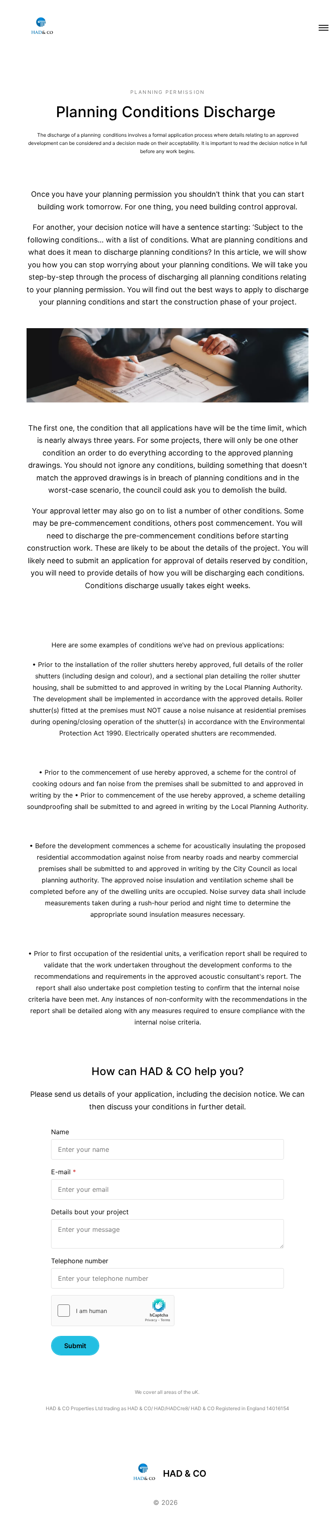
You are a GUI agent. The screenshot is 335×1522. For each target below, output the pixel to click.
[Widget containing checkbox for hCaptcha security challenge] (112, 1310)
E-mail (61, 1172)
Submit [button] (75, 1346)
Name (60, 1132)
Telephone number (79, 1261)
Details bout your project (90, 1212)
